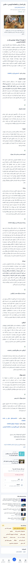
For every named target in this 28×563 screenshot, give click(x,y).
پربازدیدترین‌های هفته (21, 496)
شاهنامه (9, 445)
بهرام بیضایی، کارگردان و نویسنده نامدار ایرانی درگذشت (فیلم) (12, 513)
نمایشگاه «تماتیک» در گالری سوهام (14, 518)
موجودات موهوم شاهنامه (13, 424)
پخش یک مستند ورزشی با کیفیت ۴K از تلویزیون (12, 509)
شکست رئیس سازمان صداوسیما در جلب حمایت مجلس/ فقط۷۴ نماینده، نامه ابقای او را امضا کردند (11, 499)
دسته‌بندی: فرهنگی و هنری (19, 7)
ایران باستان (14, 445)
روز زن (18, 445)
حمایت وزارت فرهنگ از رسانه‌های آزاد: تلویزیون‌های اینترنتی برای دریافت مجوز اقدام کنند (11, 504)
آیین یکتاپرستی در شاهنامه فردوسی (11, 427)
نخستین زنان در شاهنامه (13, 73)
